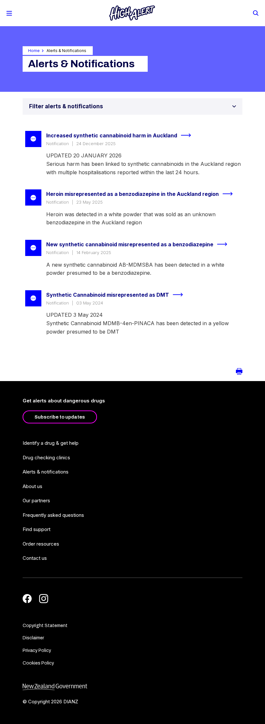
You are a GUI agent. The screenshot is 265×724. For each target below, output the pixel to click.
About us (32, 486)
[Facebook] (27, 598)
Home (34, 50)
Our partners (36, 500)
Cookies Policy (38, 663)
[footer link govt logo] (132, 687)
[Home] (132, 13)
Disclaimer (33, 637)
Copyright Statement (45, 625)
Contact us (35, 558)
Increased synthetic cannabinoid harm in (111, 135)
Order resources (41, 544)
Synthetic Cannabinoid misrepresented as (107, 295)
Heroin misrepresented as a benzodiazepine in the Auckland (132, 194)
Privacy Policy (37, 650)
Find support (36, 529)
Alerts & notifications (46, 472)
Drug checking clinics (46, 457)
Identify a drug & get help (51, 443)
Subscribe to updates (60, 417)
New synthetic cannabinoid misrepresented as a (129, 244)
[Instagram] (43, 598)
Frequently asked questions (53, 515)
